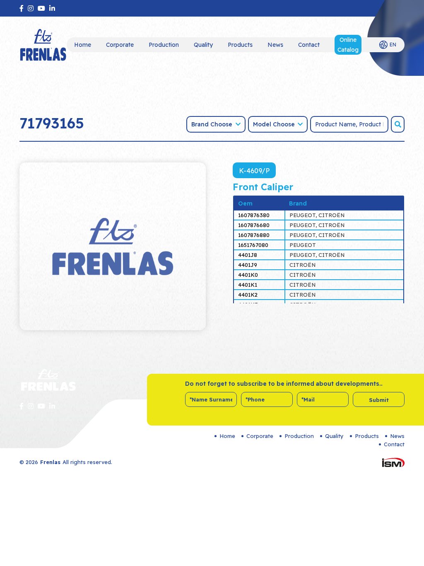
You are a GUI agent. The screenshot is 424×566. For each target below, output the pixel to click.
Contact (309, 44)
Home (82, 44)
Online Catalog (348, 44)
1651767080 (253, 245)
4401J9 (247, 264)
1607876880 (254, 235)
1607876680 (254, 225)
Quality (203, 44)
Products (240, 44)
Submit (379, 400)
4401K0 (248, 274)
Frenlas (50, 462)
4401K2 (248, 294)
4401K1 (247, 284)
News (275, 44)
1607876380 (254, 215)
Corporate (120, 44)
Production (164, 44)
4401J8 (247, 255)
